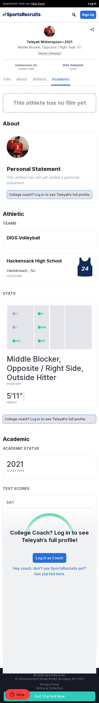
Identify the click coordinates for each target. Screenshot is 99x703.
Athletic (40, 79)
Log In (92, 3)
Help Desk (38, 3)
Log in (39, 195)
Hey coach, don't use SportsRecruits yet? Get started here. (49, 571)
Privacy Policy (49, 684)
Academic (61, 79)
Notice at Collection (49, 688)
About (21, 79)
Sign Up (88, 15)
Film (7, 79)
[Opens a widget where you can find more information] (17, 695)
